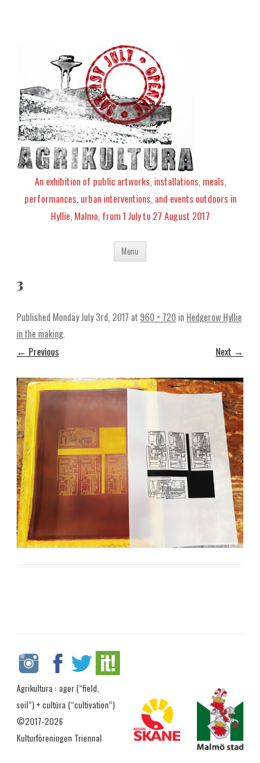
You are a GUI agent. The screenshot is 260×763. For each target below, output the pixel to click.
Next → (229, 351)
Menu (130, 251)
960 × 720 (158, 317)
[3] (130, 462)
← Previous (38, 351)
